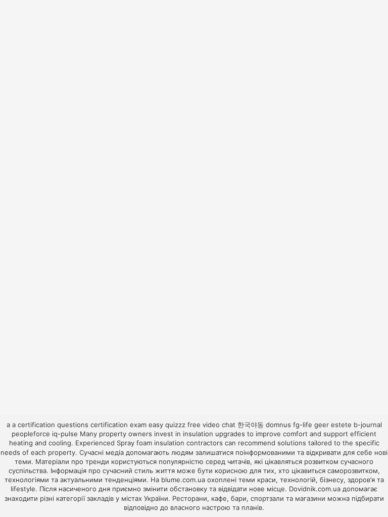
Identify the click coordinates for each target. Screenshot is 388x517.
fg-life (302, 425)
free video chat (211, 425)
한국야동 (250, 425)
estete (341, 425)
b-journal (368, 425)
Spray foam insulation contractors (170, 443)
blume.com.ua (183, 480)
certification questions (53, 425)
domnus (278, 425)
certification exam (118, 425)
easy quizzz (167, 425)
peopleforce (31, 434)
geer (321, 425)
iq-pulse (65, 434)
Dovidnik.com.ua (315, 489)
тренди (97, 461)
